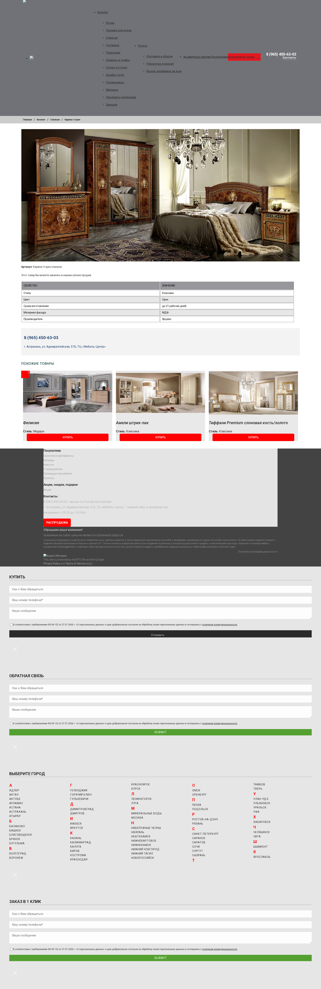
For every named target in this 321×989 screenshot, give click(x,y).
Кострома (78, 855)
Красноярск (140, 784)
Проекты (48, 478)
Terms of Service (75, 563)
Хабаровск (262, 821)
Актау (14, 794)
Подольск (200, 809)
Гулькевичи (79, 798)
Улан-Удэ (260, 798)
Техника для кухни (119, 30)
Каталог (102, 12)
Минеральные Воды (146, 813)
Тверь (257, 788)
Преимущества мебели (57, 473)
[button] (67, 437)
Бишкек (15, 830)
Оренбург (199, 794)
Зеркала (111, 104)
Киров (75, 850)
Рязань (197, 823)
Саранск (198, 838)
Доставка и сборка (159, 56)
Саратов (198, 842)
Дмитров (77, 813)
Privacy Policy (51, 563)
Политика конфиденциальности (258, 551)
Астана (15, 807)
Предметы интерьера (121, 97)
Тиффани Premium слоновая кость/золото (248, 422)
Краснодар (79, 859)
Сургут (197, 850)
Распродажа (219, 57)
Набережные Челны (146, 827)
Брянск (14, 839)
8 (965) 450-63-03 (281, 54)
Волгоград (17, 853)
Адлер (14, 790)
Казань (76, 838)
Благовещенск (20, 834)
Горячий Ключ (81, 794)
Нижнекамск (141, 845)
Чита (257, 836)
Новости (48, 464)
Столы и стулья (116, 67)
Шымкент (260, 846)
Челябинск (261, 832)
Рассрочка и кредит (160, 64)
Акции (187, 57)
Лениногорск (141, 798)
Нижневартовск (143, 840)
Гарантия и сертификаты (58, 455)
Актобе (15, 798)
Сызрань (198, 855)
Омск (196, 790)
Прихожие (113, 52)
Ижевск (76, 823)
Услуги (142, 46)
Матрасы (112, 90)
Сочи (196, 846)
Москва (137, 817)
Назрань (137, 832)
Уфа (256, 811)
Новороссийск (142, 857)
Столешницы (115, 82)
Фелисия (31, 422)
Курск (136, 788)
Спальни (112, 38)
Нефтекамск (141, 836)
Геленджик (79, 790)
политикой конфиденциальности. (220, 624)
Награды (48, 460)
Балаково (17, 826)
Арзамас (16, 803)
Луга (135, 803)
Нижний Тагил (142, 853)
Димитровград (82, 809)
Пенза (196, 804)
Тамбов (259, 784)
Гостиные (112, 45)
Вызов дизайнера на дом (163, 71)
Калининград (80, 842)
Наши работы (201, 57)
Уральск (260, 807)
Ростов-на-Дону (205, 819)
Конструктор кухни (241, 57)
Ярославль (262, 856)
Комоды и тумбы (118, 60)
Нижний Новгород (145, 849)
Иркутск (76, 827)
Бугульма (17, 843)
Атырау (15, 816)
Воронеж (16, 857)
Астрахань (17, 811)
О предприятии (52, 469)
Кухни (110, 23)
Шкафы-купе (115, 75)
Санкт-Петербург (205, 833)
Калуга (75, 846)
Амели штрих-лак (132, 422)
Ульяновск (261, 803)
